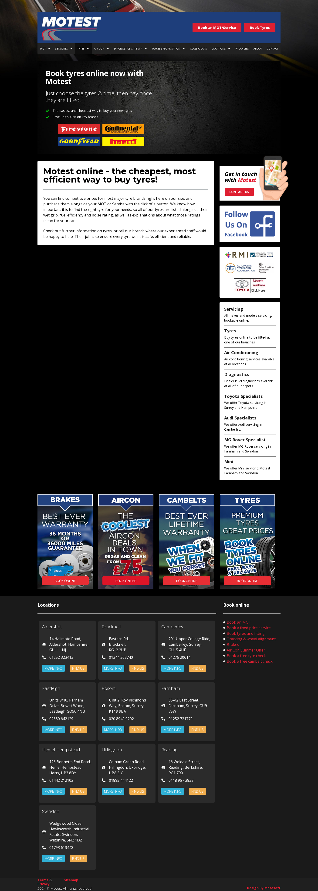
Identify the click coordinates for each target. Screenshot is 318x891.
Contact (272, 48)
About (258, 48)
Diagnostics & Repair (128, 48)
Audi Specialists (240, 418)
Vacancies (242, 48)
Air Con (99, 48)
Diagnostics (236, 374)
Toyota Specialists (243, 396)
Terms (42, 880)
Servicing (61, 48)
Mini (228, 461)
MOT (43, 48)
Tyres (81, 48)
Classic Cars (198, 48)
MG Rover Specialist (245, 439)
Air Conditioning (241, 352)
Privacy (43, 884)
